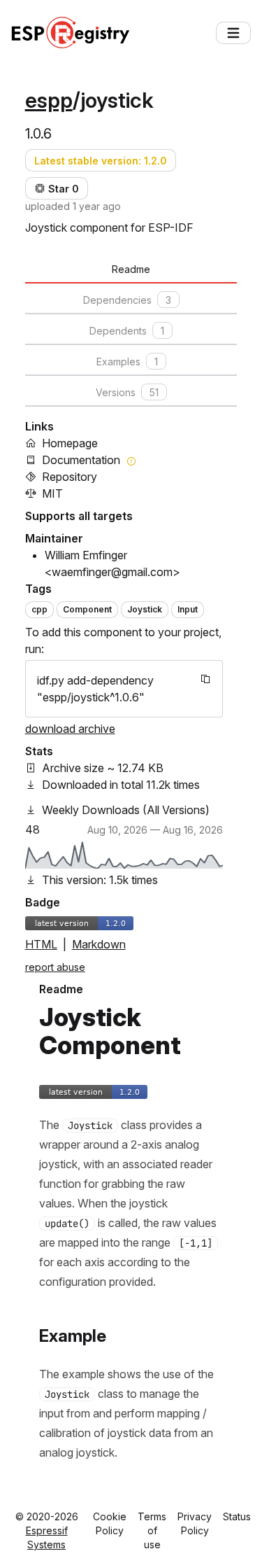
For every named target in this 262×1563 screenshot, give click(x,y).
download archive (70, 729)
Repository (69, 477)
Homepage (70, 443)
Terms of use (152, 1530)
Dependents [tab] (126, 331)
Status (237, 1516)
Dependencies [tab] (127, 300)
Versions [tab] (127, 392)
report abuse (55, 967)
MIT (52, 493)
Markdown (99, 944)
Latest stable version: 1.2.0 (100, 161)
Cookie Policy (109, 1523)
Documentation (81, 460)
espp (49, 100)
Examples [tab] (127, 361)
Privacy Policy (194, 1523)
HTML (41, 944)
